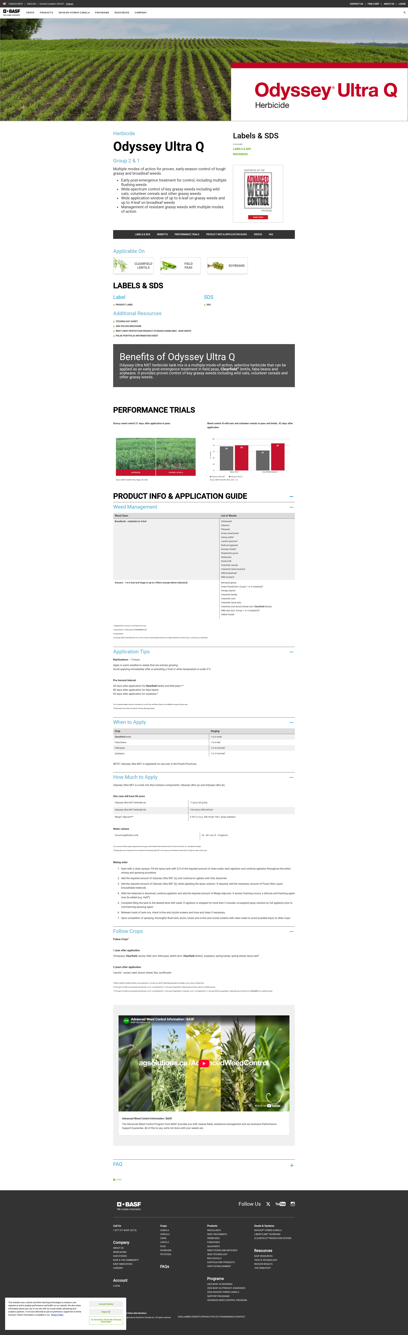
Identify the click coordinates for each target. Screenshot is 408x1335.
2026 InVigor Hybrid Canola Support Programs (223, 1294)
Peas (163, 1246)
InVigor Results (263, 1264)
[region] (65, 1313)
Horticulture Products (221, 1262)
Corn (163, 1238)
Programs (102, 12)
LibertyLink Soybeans (267, 1234)
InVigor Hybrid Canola (74, 12)
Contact (240, 1316)
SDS (209, 304)
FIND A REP (374, 4)
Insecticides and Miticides (222, 1250)
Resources (122, 12)
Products (46, 12)
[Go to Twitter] (268, 1204)
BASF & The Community (126, 1260)
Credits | (197, 1316)
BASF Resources (263, 1256)
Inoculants (214, 1230)
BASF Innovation (122, 1264)
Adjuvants (213, 1246)
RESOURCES (240, 154)
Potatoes (165, 1254)
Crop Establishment (219, 1266)
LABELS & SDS (242, 148)
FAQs (164, 1266)
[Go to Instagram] (293, 1204)
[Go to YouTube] (281, 1204)
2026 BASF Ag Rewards (219, 1284)
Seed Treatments (217, 1234)
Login (116, 1286)
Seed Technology (217, 1254)
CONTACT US (356, 4)
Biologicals (214, 1258)
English (31, 4)
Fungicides (213, 1242)
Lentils (164, 1242)
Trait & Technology (265, 1260)
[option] (204, 1075)
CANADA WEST (15, 4)
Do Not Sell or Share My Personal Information (106, 1320)
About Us (118, 1248)
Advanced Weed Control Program (227, 1300)
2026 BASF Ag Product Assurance (226, 1288)
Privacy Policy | (211, 1316)
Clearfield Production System (272, 1238)
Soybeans (165, 1250)
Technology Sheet (127, 321)
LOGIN (402, 4)
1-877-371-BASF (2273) (125, 1230)
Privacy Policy (57, 1315)
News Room (119, 1252)
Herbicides (213, 1238)
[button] (204, 496)
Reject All (106, 1312)
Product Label (124, 304)
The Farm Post (262, 1268)
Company (141, 12)
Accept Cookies (106, 1304)
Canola (164, 1230)
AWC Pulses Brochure (128, 326)
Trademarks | (227, 1316)
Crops (30, 12)
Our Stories (120, 1256)
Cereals (165, 1234)
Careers (118, 1268)
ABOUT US (389, 4)
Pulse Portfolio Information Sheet (137, 335)
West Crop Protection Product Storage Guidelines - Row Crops (153, 331)
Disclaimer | (185, 1316)
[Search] (404, 12)
